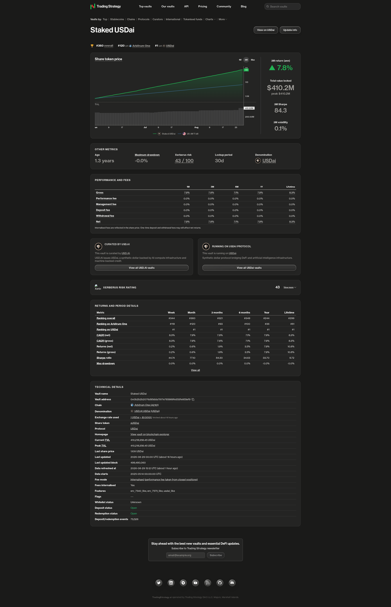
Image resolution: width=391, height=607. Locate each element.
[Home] (105, 6)
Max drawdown (106, 363)
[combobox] (283, 6)
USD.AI (126, 253)
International (173, 19)
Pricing (202, 6)
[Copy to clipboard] (193, 399)
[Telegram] (183, 582)
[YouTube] (195, 582)
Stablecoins (117, 19)
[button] (216, 555)
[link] (266, 29)
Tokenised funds (192, 19)
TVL (107, 439)
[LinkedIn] (171, 582)
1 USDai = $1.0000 (141, 417)
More (222, 19)
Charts (209, 19)
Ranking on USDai (107, 329)
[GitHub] (220, 582)
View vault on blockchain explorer (150, 434)
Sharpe (101, 357)
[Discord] (232, 582)
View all (195, 370)
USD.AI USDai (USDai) (147, 411)
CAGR (100, 335)
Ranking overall (106, 318)
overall (108, 45)
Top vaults (145, 6)
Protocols (144, 19)
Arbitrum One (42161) (147, 405)
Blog (244, 6)
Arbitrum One (141, 46)
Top (105, 19)
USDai (170, 46)
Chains (131, 19)
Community (224, 6)
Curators (158, 19)
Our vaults (167, 6)
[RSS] (207, 582)
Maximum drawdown (147, 154)
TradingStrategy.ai (162, 597)
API (186, 6)
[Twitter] (158, 582)
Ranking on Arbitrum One (112, 323)
